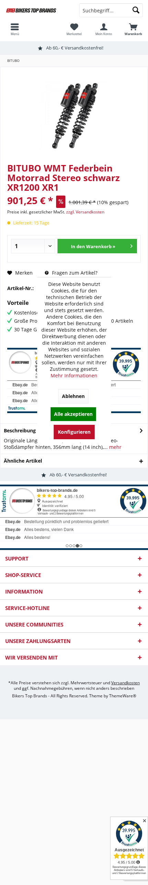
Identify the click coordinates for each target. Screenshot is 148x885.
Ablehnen (73, 396)
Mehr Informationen (74, 375)
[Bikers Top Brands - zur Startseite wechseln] (37, 10)
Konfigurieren (74, 432)
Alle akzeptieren (73, 414)
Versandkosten (125, 683)
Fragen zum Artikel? (74, 272)
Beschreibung (20, 430)
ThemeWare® (122, 696)
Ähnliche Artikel (23, 460)
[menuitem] (133, 29)
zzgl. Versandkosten (85, 212)
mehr (114, 447)
